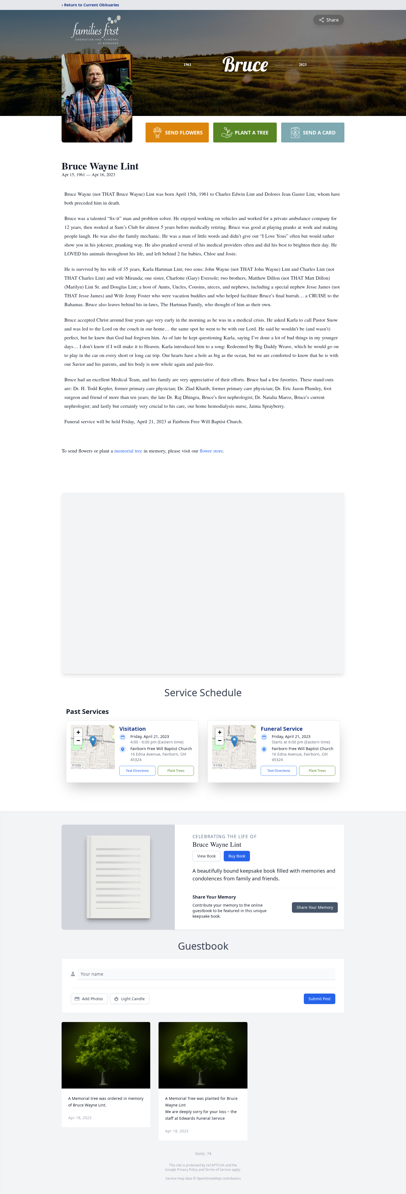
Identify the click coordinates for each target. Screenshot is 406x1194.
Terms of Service (218, 1169)
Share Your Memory (315, 907)
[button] (92, 741)
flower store (211, 450)
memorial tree (128, 450)
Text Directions (137, 770)
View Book (206, 856)
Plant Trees (175, 770)
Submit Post (320, 998)
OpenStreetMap (209, 1178)
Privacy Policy (187, 1169)
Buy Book (236, 856)
